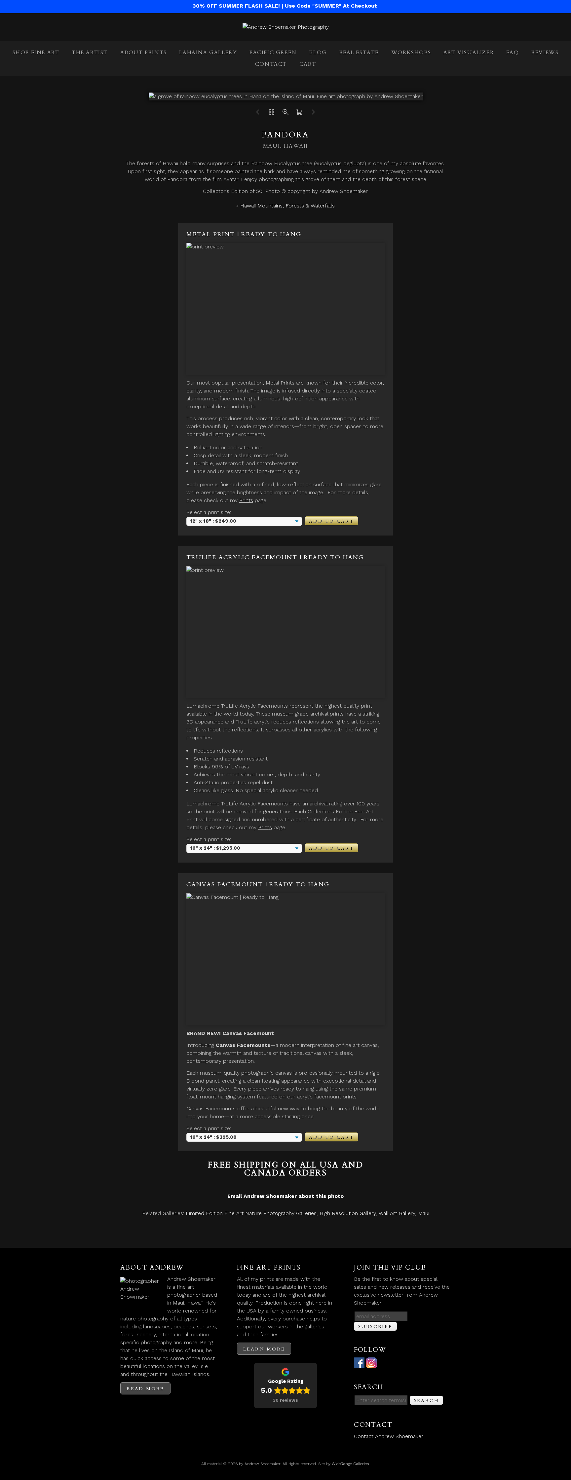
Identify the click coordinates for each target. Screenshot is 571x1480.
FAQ (512, 52)
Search (426, 1400)
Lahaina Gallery (208, 52)
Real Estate (359, 52)
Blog (317, 52)
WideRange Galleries (350, 1464)
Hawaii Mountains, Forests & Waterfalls (287, 206)
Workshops (411, 52)
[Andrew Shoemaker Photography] (286, 27)
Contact (271, 64)
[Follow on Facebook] (359, 1364)
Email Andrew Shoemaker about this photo (285, 1196)
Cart (307, 64)
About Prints (143, 52)
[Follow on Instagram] (371, 1364)
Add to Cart (331, 521)
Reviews (544, 52)
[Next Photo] (313, 114)
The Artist (90, 52)
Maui (423, 1213)
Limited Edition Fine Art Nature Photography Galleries (251, 1213)
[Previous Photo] (257, 114)
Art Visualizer (468, 52)
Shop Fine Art (36, 52)
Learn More (264, 1349)
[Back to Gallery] (271, 114)
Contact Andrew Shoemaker (388, 1436)
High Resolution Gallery (348, 1213)
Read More (145, 1389)
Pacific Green (273, 52)
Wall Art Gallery (397, 1213)
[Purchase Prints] (299, 114)
